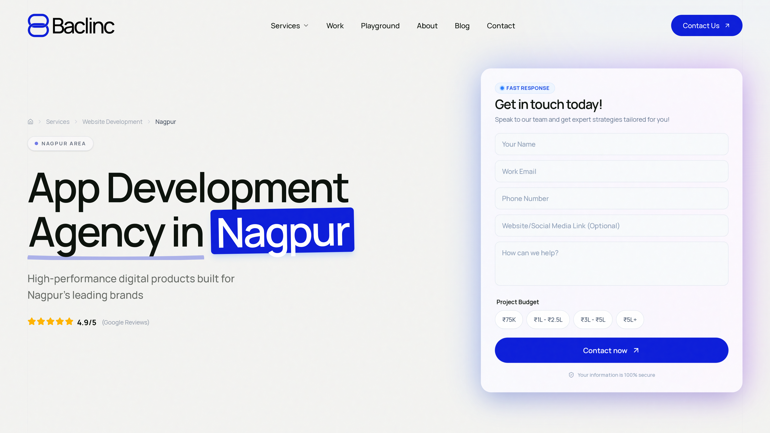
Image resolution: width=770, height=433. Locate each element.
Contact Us (701, 25)
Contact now (605, 350)
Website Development (112, 121)
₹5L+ (630, 319)
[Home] (30, 122)
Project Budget (518, 302)
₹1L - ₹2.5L (548, 319)
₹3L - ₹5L (593, 319)
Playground (380, 25)
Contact (501, 25)
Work (335, 25)
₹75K (509, 319)
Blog (462, 25)
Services (58, 121)
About (427, 25)
